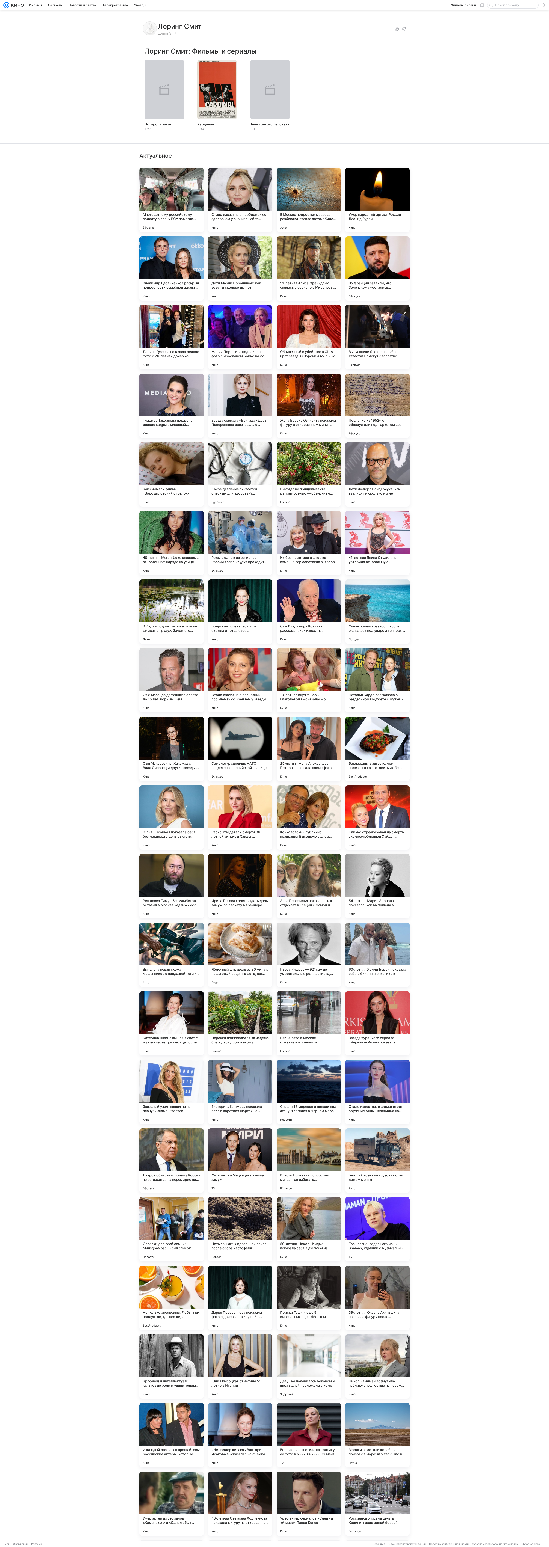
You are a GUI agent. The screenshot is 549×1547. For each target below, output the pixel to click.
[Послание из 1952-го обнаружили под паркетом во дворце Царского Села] (377, 406)
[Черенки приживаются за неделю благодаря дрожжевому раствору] (240, 1023)
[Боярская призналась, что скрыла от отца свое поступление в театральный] (240, 611)
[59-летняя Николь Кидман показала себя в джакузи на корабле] (309, 1229)
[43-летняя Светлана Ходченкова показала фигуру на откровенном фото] (240, 1504)
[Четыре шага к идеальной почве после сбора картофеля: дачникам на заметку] (240, 1229)
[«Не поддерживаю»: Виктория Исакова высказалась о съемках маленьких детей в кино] (240, 1435)
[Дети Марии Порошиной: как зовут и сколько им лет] (240, 268)
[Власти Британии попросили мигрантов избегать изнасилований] (309, 1160)
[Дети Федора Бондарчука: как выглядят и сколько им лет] (377, 474)
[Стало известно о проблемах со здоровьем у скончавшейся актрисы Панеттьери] (240, 200)
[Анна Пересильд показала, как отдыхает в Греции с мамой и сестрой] (309, 886)
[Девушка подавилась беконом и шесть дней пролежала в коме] (309, 1366)
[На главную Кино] (16, 5)
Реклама (36, 1543)
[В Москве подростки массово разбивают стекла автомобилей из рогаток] (309, 200)
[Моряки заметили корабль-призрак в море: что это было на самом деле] (377, 1435)
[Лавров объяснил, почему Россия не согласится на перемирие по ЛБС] (171, 1160)
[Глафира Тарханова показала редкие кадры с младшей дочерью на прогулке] (171, 406)
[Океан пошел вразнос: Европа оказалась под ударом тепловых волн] (377, 611)
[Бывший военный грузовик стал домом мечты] (377, 1160)
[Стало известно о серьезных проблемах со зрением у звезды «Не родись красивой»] (240, 680)
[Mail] (6, 5)
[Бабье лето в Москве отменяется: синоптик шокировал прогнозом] (309, 1023)
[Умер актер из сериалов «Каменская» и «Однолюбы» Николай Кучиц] (171, 1504)
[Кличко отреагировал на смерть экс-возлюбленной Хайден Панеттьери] (377, 817)
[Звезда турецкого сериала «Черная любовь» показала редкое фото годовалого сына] (377, 1023)
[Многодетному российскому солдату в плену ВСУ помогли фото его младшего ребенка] (171, 200)
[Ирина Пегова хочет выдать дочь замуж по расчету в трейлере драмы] (240, 886)
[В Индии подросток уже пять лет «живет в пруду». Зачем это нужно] (171, 611)
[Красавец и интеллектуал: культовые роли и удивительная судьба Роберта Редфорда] (171, 1366)
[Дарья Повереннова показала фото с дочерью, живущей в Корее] (240, 1298)
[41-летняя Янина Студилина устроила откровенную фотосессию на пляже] (377, 543)
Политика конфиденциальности (449, 1543)
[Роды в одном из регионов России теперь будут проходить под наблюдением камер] (240, 543)
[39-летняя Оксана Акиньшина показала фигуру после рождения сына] (377, 1298)
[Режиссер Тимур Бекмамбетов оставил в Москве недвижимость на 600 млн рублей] (171, 886)
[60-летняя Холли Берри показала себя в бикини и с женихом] (377, 955)
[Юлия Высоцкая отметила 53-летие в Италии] (240, 1366)
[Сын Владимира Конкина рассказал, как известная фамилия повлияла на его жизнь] (309, 611)
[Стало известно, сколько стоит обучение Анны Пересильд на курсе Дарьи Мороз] (377, 1092)
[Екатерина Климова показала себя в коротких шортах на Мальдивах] (240, 1092)
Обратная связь (531, 1543)
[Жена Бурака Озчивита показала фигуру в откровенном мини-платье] (309, 406)
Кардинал (205, 124)
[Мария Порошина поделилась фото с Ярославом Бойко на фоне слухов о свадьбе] (240, 337)
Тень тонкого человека (269, 124)
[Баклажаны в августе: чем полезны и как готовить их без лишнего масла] (377, 749)
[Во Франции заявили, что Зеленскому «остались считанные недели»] (377, 268)
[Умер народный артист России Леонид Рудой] (377, 200)
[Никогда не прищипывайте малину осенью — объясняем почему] (309, 474)
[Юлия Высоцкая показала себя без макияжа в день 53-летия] (171, 817)
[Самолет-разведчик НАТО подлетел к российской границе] (240, 749)
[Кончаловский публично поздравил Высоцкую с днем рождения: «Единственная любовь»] (309, 817)
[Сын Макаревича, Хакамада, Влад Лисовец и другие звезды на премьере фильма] (171, 749)
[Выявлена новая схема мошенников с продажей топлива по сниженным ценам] (171, 955)
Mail (6, 1543)
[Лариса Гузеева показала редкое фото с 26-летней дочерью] (171, 337)
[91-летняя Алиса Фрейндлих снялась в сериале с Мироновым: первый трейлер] (309, 268)
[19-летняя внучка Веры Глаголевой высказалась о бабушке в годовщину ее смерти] (309, 680)
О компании (20, 1543)
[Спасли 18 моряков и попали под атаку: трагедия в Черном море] (309, 1092)
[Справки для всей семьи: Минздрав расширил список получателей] (171, 1229)
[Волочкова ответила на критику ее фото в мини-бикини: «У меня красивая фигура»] (309, 1435)
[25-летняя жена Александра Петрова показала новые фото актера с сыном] (309, 749)
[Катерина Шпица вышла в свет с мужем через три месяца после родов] (171, 1023)
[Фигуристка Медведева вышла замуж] (240, 1160)
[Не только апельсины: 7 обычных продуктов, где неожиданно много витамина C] (171, 1298)
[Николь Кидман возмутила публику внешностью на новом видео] (377, 1366)
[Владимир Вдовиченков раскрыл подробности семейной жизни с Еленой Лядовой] (171, 268)
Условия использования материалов (495, 1543)
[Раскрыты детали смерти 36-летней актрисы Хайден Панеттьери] (240, 817)
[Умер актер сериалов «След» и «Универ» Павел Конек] (309, 1504)
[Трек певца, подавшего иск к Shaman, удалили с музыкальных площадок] (377, 1229)
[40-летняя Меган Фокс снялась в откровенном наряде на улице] (171, 543)
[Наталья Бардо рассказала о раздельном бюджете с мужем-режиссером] (377, 680)
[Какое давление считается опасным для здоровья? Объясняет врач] (240, 474)
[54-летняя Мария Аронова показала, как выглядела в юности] (377, 886)
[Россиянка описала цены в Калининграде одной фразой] (377, 1504)
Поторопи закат (158, 124)
